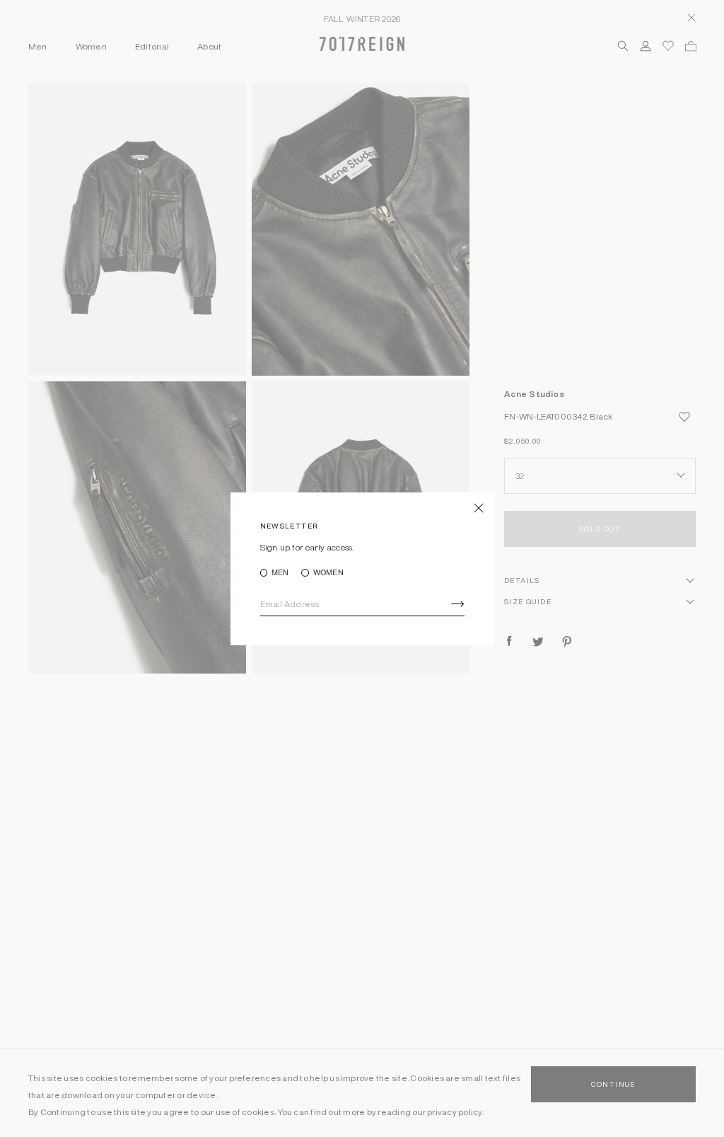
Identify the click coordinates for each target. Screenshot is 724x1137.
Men (280, 572)
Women (328, 572)
